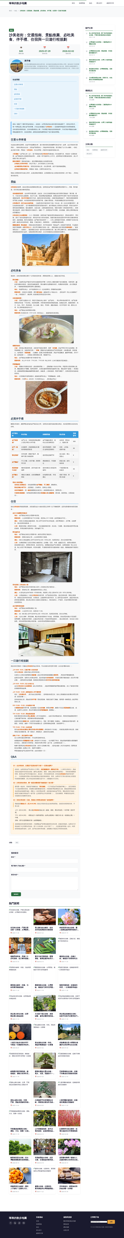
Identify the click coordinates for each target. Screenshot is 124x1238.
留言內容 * (14, 875)
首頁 (73, 3)
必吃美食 (17, 94)
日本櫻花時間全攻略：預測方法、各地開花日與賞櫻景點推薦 (100, 78)
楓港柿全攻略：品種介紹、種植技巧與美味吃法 (68, 957)
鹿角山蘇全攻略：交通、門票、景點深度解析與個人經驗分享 (19, 1102)
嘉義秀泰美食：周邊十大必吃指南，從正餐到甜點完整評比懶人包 (19, 958)
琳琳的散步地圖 (18, 1218)
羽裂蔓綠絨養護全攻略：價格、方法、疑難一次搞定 (19, 1131)
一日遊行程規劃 (19, 109)
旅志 (90, 3)
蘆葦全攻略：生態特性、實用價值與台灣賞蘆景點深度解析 (44, 1188)
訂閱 (111, 1222)
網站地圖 (66, 1227)
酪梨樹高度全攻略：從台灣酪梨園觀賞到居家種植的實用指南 (19, 1159)
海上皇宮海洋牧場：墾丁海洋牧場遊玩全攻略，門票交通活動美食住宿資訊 (100, 34)
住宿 (15, 104)
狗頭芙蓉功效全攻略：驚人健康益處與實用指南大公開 (68, 929)
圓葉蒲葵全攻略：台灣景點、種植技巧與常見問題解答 (44, 987)
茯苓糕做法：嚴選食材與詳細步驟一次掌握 (68, 1187)
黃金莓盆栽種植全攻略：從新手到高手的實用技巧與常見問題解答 (68, 1016)
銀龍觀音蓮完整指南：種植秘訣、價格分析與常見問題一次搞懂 (19, 1073)
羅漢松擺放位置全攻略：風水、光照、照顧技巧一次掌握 (44, 1073)
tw (24, 1223)
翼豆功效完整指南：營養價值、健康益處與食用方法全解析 (44, 958)
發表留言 (16, 894)
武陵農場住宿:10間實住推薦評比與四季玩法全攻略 (68, 1043)
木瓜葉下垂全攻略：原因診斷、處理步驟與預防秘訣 (44, 1016)
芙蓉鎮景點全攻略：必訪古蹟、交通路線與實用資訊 (44, 1159)
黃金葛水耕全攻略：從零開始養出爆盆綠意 (19, 1015)
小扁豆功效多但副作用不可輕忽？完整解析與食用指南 (19, 1044)
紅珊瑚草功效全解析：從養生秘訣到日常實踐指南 (68, 1130)
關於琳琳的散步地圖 (69, 1221)
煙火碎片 (99, 3)
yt (19, 1223)
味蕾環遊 (82, 3)
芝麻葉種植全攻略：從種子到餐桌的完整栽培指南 (68, 1072)
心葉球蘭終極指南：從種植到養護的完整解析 (68, 1101)
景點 (15, 89)
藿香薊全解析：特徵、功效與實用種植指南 (19, 986)
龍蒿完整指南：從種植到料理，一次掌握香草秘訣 (68, 986)
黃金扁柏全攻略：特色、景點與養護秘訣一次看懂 (44, 1043)
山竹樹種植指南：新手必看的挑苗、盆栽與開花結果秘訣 (44, 1131)
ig (15, 1223)
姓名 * (13, 857)
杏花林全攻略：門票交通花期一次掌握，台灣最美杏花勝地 (19, 929)
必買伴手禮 (17, 99)
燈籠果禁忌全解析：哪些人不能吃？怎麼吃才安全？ (19, 1188)
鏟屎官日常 (110, 3)
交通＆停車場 (18, 84)
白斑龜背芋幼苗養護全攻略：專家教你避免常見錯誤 (44, 1102)
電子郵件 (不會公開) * (18, 866)
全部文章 (66, 1230)
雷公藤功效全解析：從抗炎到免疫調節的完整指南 (44, 928)
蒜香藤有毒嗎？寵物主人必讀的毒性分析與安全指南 (68, 1159)
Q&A (15, 114)
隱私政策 (66, 1224)
